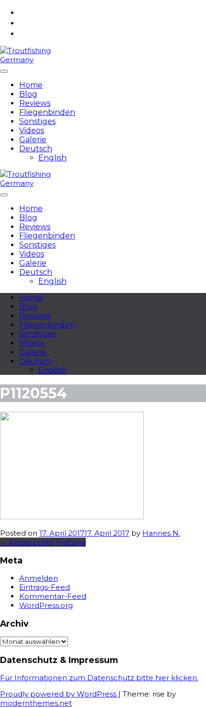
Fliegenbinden (47, 112)
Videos (31, 130)
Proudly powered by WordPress (59, 693)
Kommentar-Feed (52, 596)
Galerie (32, 139)
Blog (28, 94)
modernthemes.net (36, 703)
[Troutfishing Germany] (31, 59)
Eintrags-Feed (44, 587)
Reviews (34, 103)
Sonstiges (37, 121)
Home (31, 85)
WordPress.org (46, 605)
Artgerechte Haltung (43, 542)
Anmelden (38, 578)
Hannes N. (161, 533)
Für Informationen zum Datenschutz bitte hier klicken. (99, 677)
